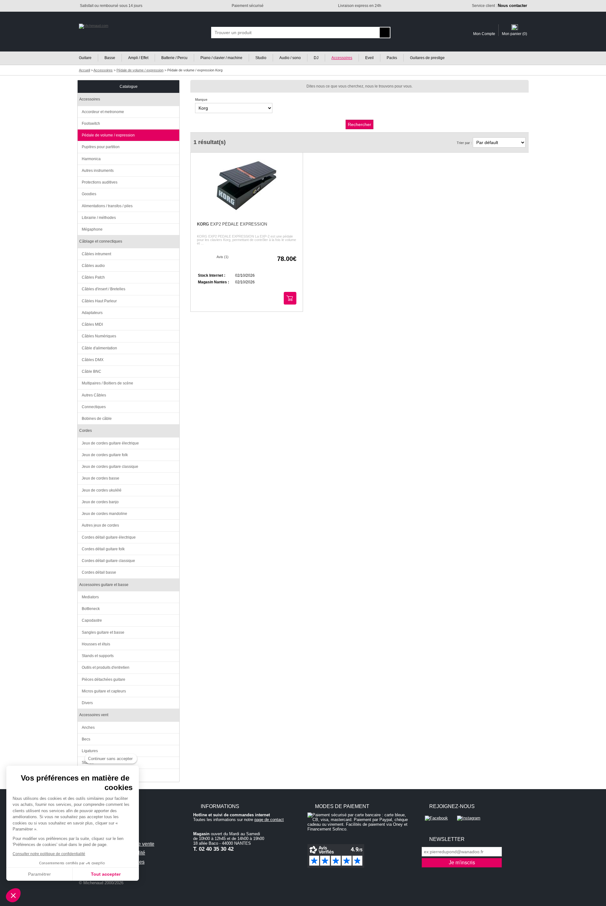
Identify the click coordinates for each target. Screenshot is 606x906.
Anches (88, 727)
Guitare (85, 58)
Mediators (90, 597)
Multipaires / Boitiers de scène (107, 383)
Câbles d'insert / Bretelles (103, 289)
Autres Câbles (94, 395)
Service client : (499, 5)
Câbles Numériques (99, 336)
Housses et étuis (96, 644)
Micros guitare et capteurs (104, 691)
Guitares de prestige (427, 58)
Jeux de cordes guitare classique (110, 466)
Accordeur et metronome (103, 112)
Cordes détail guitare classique (108, 561)
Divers (87, 703)
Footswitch (91, 123)
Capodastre (92, 620)
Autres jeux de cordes (100, 525)
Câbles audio (93, 265)
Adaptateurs (92, 313)
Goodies (89, 194)
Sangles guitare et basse (103, 632)
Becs (86, 739)
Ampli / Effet (138, 58)
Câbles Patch (93, 277)
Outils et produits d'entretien (105, 667)
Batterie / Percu (174, 58)
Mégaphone (92, 229)
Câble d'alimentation (99, 348)
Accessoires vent (93, 715)
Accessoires (341, 58)
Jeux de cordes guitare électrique (110, 443)
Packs (392, 58)
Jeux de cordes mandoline (104, 513)
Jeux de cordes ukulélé (102, 490)
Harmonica (91, 159)
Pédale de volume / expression (108, 135)
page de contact (269, 819)
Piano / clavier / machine (221, 58)
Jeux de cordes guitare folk (105, 455)
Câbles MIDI (92, 324)
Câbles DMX (93, 360)
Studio (260, 58)
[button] (13, 895)
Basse (109, 58)
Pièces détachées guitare (103, 679)
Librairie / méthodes (99, 217)
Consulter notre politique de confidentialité (49, 854)
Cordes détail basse (99, 572)
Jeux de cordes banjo (100, 502)
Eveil (369, 58)
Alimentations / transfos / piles (107, 206)
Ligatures (90, 751)
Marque (201, 99)
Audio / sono (290, 58)
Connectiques (94, 407)
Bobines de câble (97, 418)
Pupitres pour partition (101, 147)
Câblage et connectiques (100, 241)
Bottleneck (91, 609)
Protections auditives (99, 182)
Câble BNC (91, 371)
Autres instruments (98, 170)
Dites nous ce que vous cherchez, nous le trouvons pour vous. (359, 86)
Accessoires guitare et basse (103, 585)
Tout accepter (106, 874)
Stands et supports (98, 656)
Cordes (85, 430)
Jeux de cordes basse (100, 478)
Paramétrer (39, 874)
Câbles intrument (96, 254)
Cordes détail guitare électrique (109, 537)
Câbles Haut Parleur (99, 301)
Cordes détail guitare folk (103, 549)
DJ (316, 58)
